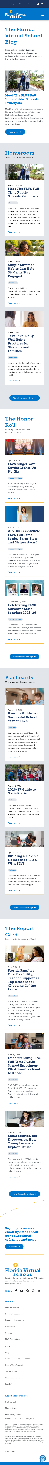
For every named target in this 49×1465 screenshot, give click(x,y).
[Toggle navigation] (43, 15)
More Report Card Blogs (23, 1194)
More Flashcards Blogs (23, 907)
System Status (11, 1371)
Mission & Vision (12, 1307)
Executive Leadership (14, 1320)
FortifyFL (9, 1384)
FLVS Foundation (12, 1339)
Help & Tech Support (14, 1365)
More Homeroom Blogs (23, 398)
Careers (31, 4)
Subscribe (13, 1246)
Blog (7, 1352)
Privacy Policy (10, 1451)
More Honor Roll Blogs (23, 656)
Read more (14, 132)
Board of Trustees (12, 1314)
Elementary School (13, 1414)
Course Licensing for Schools (18, 1359)
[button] (14, 4)
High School (10, 1402)
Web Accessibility (12, 1378)
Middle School (11, 1408)
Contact (22, 4)
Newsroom (10, 1326)
